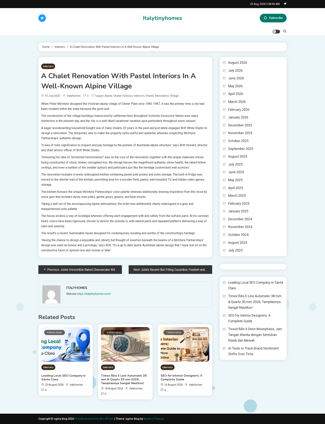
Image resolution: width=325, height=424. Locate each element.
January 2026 (238, 117)
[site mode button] (276, 31)
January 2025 (238, 211)
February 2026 (238, 110)
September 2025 (240, 149)
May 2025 (235, 180)
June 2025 (236, 172)
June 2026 (236, 78)
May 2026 (235, 86)
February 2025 (238, 203)
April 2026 (235, 94)
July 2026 (235, 70)
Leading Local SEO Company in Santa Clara (63, 377)
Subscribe (276, 18)
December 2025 (240, 125)
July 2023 (235, 250)
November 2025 (240, 133)
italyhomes (74, 95)
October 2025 (238, 141)
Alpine (108, 95)
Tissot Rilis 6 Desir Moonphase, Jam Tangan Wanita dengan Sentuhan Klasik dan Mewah (255, 334)
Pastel (150, 95)
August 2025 (237, 156)
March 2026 (237, 102)
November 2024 (240, 227)
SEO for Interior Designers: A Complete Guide (181, 377)
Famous (127, 95)
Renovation (162, 95)
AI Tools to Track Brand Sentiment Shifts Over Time (253, 351)
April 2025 (235, 188)
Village (174, 95)
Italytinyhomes (162, 18)
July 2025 (235, 164)
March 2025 (237, 196)
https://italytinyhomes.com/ (94, 294)
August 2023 (237, 243)
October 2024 (238, 235)
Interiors (48, 66)
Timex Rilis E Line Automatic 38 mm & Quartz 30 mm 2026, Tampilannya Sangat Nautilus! (124, 379)
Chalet (117, 95)
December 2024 (240, 219)
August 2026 (237, 63)
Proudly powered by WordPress (94, 418)
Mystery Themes (154, 418)
